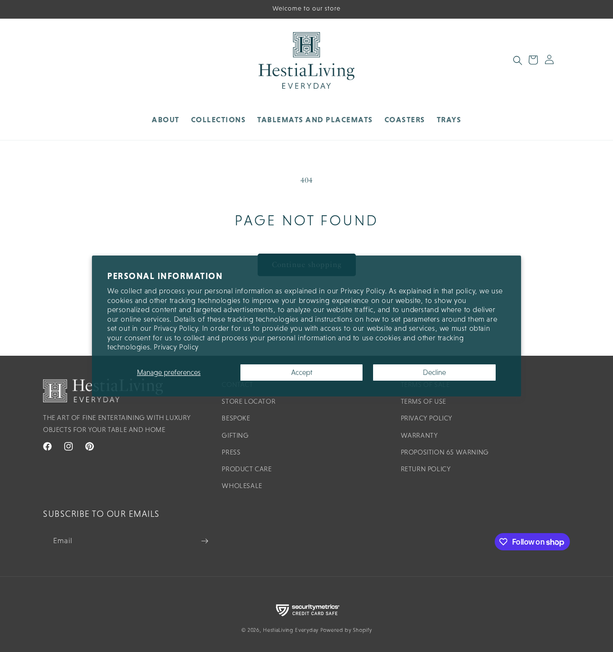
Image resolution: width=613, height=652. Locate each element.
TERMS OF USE (423, 401)
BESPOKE (236, 418)
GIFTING (235, 435)
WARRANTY (419, 435)
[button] (218, 119)
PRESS (231, 452)
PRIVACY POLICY (427, 418)
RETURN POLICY (426, 469)
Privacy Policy (176, 347)
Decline (434, 372)
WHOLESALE (242, 485)
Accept (301, 372)
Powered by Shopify (346, 630)
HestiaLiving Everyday (290, 630)
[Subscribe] (204, 541)
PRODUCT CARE (247, 469)
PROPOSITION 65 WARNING (445, 452)
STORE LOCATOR (248, 401)
